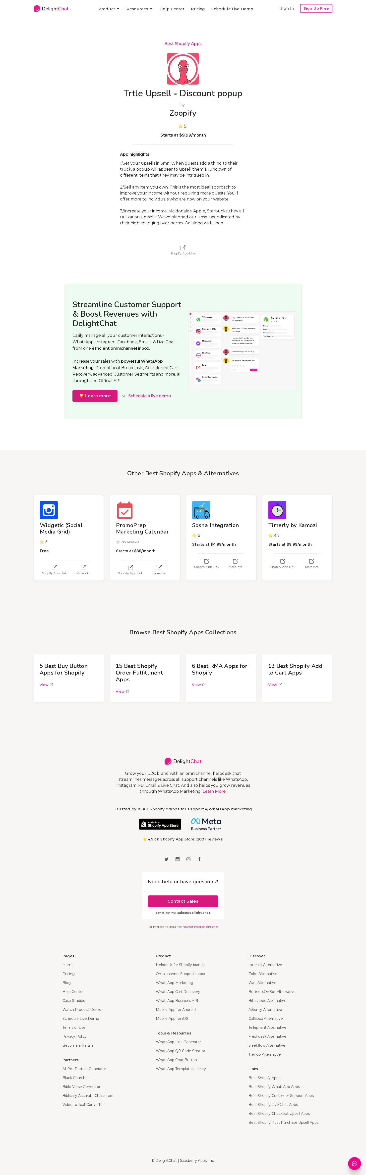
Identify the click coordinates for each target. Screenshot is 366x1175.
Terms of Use (73, 1027)
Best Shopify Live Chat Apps (273, 1104)
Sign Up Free (316, 8)
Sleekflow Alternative (266, 1045)
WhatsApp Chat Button (176, 1060)
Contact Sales (183, 901)
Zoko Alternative (262, 974)
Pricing (198, 8)
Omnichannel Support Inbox (180, 974)
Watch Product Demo (81, 1009)
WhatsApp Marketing (174, 982)
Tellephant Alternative (267, 1027)
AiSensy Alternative (265, 1009)
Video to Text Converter (83, 1104)
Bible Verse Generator (81, 1086)
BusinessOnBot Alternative (272, 991)
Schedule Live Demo (232, 8)
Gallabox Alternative (265, 1018)
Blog (66, 982)
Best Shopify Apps (183, 43)
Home (68, 965)
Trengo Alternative (264, 1054)
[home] (51, 8)
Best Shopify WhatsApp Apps (274, 1086)
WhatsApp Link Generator (178, 1042)
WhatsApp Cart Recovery (178, 991)
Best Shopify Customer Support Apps (281, 1095)
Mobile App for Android (176, 1009)
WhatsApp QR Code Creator (180, 1051)
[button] (109, 9)
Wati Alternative (262, 982)
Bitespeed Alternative (267, 1000)
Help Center (172, 8)
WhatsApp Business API (177, 1000)
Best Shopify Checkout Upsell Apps (279, 1113)
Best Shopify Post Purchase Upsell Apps (283, 1122)
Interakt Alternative (265, 965)
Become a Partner (78, 1045)
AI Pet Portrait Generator (84, 1069)
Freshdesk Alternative (267, 1036)
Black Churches (75, 1078)
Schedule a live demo (149, 395)
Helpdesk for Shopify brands (180, 965)
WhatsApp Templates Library (181, 1069)
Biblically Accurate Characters (87, 1095)
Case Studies (73, 1000)
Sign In (287, 8)
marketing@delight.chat (201, 927)
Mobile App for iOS (172, 1018)
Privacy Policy (74, 1036)
